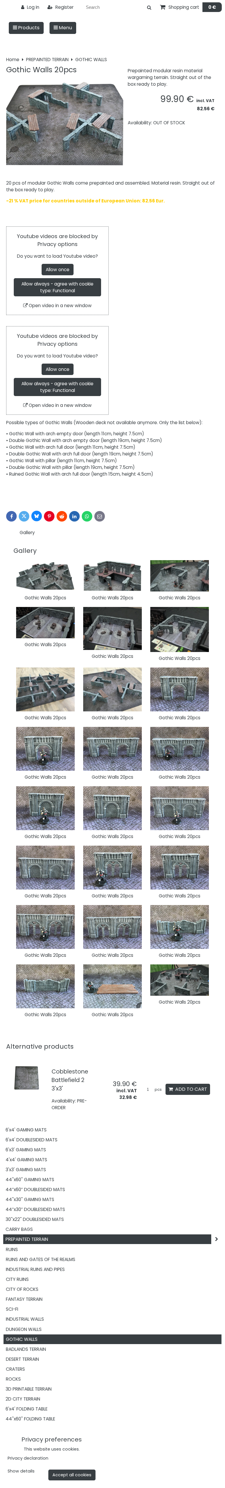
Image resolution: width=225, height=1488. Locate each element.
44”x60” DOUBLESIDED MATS (35, 1189)
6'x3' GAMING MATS (26, 1150)
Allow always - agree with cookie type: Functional (57, 287)
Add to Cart (190, 1089)
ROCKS (13, 1379)
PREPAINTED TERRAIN (27, 1239)
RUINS (12, 1249)
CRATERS (15, 1369)
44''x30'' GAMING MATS (30, 1199)
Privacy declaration (28, 1458)
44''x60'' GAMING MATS (30, 1179)
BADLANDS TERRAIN (26, 1349)
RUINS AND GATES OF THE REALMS (40, 1259)
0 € (212, 7)
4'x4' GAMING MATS (26, 1160)
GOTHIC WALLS (22, 1339)
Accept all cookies (71, 1475)
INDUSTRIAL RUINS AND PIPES (35, 1269)
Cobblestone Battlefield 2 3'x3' (70, 1080)
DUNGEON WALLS (24, 1329)
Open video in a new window (60, 305)
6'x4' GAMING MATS (26, 1130)
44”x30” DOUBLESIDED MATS (35, 1209)
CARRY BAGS (19, 1229)
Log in (32, 7)
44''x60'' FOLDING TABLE (30, 1419)
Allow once (57, 269)
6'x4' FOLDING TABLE (26, 1409)
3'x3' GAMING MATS (26, 1170)
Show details (21, 1471)
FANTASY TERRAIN (24, 1299)
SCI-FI (12, 1309)
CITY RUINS (17, 1279)
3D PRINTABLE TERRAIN (29, 1389)
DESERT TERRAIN (22, 1359)
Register (64, 7)
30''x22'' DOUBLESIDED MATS (35, 1219)
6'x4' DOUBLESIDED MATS (31, 1140)
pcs (158, 1089)
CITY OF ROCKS (22, 1289)
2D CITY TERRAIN (23, 1399)
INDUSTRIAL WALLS (25, 1319)
